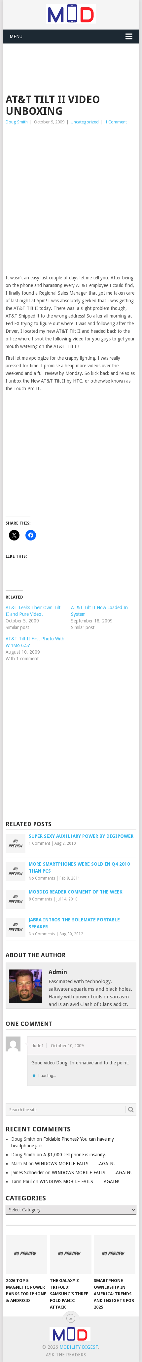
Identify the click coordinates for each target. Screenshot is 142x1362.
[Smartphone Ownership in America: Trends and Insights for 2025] (114, 1254)
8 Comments (40, 899)
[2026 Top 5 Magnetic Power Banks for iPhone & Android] (26, 1254)
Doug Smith (17, 121)
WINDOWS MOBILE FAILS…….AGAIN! (75, 1163)
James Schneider (27, 1172)
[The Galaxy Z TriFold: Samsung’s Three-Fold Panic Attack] (70, 1254)
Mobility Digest (78, 1347)
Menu (16, 36)
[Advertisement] (74, 60)
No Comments (42, 878)
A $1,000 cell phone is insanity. (74, 1154)
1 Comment (116, 121)
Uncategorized (85, 121)
